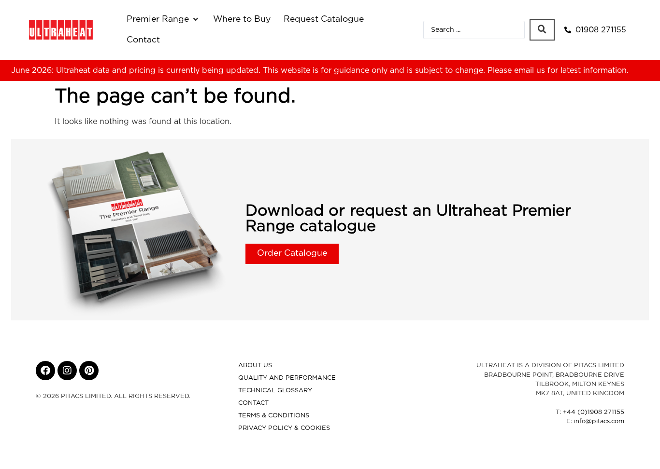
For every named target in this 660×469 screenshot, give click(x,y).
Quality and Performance (287, 378)
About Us (255, 365)
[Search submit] (542, 30)
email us (529, 70)
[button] (163, 19)
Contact (253, 403)
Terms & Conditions (273, 416)
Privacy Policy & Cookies (284, 428)
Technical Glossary (275, 390)
